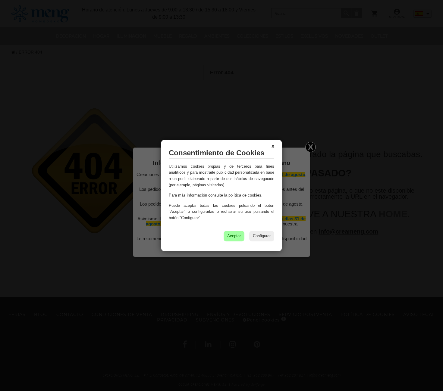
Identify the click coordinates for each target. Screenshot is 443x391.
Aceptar (234, 236)
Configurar (262, 236)
